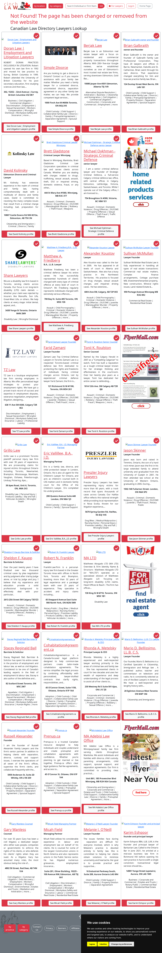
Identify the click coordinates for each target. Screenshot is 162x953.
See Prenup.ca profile (61, 810)
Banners (62, 928)
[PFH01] (141, 173)
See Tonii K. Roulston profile (101, 431)
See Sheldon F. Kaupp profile (21, 626)
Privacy (49, 928)
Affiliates (75, 928)
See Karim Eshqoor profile (141, 903)
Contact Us (37, 928)
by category (55, 6)
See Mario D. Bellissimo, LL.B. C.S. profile (141, 715)
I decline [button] (103, 944)
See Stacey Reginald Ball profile (21, 717)
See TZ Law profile (21, 431)
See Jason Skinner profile (141, 538)
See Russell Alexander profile (21, 810)
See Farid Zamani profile (61, 431)
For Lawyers (117, 6)
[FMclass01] (141, 372)
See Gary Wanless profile (21, 903)
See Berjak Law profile (101, 129)
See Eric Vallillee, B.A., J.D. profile (61, 538)
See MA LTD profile (101, 626)
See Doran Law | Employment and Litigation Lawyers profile (21, 127)
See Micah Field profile (61, 903)
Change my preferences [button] (121, 944)
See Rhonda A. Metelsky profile (101, 717)
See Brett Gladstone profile (61, 234)
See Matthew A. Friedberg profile (61, 327)
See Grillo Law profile (21, 538)
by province (10, 928)
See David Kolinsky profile (21, 234)
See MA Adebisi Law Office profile (101, 809)
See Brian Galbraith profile (141, 129)
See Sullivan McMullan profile (141, 328)
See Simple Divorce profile (61, 129)
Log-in (131, 6)
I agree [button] (92, 944)
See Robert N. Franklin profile (61, 626)
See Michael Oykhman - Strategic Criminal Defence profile (101, 231)
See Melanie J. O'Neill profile (101, 903)
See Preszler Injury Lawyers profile (101, 537)
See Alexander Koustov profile (101, 328)
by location (39, 6)
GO (101, 6)
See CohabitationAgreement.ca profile (61, 715)
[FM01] (141, 761)
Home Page (145, 6)
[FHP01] (141, 582)
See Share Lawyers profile (21, 328)
